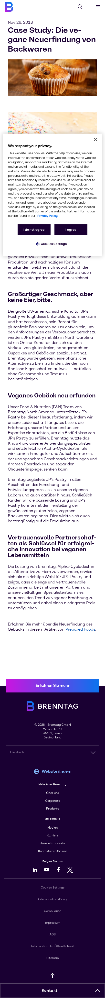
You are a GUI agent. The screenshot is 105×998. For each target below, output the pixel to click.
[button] (98, 991)
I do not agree (34, 229)
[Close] (95, 139)
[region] (53, 195)
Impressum (52, 922)
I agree (70, 229)
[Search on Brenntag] (80, 7)
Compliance (52, 911)
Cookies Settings (54, 244)
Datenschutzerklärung (52, 899)
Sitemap (52, 958)
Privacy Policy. (47, 216)
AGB (53, 934)
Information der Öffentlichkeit (52, 946)
